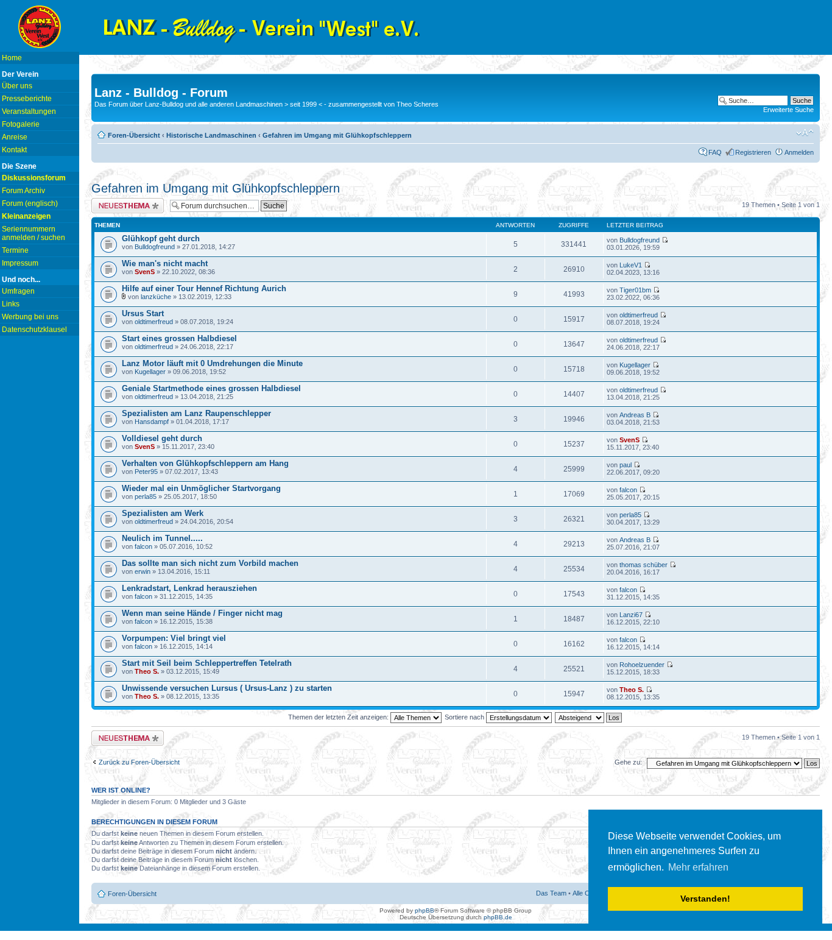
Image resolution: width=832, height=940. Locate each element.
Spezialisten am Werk (162, 513)
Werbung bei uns (30, 317)
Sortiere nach (465, 717)
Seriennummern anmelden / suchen (33, 233)
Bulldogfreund (155, 246)
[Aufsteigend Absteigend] (589, 717)
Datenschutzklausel (34, 329)
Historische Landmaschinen (211, 135)
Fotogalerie (21, 124)
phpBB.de (498, 917)
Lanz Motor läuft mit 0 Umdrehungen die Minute (212, 363)
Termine (15, 250)
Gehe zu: (628, 762)
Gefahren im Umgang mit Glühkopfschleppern (337, 135)
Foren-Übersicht (134, 135)
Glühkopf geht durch (161, 238)
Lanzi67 (631, 614)
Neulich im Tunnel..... (162, 538)
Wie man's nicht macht (165, 263)
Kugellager (150, 371)
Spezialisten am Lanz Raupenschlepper (196, 413)
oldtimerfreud (154, 321)
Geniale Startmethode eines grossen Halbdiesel (211, 388)
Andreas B (634, 415)
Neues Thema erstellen (125, 201)
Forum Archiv (23, 190)
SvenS (145, 271)
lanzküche (156, 296)
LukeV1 (630, 265)
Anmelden (799, 152)
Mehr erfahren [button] (698, 867)
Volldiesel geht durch (162, 438)
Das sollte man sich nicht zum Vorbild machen (210, 563)
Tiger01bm (635, 290)
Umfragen (18, 291)
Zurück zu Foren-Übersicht (139, 762)
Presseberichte (27, 98)
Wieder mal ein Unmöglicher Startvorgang (201, 488)
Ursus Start (143, 313)
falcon (628, 489)
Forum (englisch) (30, 203)
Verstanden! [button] (705, 898)
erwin (142, 571)
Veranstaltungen (29, 111)
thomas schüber (643, 564)
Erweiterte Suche (788, 109)
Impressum (20, 263)
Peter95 (146, 471)
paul (625, 464)
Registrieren (753, 152)
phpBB (424, 910)
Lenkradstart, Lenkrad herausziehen (189, 588)
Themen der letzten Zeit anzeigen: (339, 717)
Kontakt (14, 150)
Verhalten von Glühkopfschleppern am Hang (205, 463)
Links (10, 304)
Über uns (17, 86)
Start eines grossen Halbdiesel (179, 338)
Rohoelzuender (642, 664)
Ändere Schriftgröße (805, 132)
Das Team (551, 893)
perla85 (146, 496)
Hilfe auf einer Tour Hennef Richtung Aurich (204, 288)
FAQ (715, 152)
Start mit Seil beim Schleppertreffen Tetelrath (207, 663)
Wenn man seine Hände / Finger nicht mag (202, 613)
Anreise (14, 137)
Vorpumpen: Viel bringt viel (174, 638)
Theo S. (147, 671)
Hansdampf (152, 421)
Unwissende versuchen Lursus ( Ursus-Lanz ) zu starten (227, 688)
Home (12, 58)
